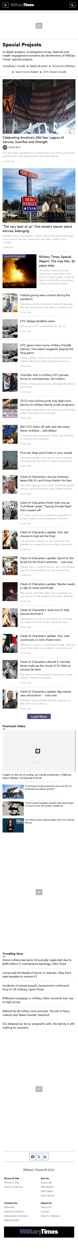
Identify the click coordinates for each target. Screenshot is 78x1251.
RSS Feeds (47, 1191)
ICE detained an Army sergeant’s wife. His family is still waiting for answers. (38, 1026)
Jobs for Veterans (50, 1215)
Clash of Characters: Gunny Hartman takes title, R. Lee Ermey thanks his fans (46, 478)
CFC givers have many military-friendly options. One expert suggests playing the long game (46, 349)
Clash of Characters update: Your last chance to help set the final (44, 534)
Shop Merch (47, 1195)
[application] (39, 751)
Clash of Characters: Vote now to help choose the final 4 (44, 612)
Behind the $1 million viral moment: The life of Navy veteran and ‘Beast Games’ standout (36, 1013)
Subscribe (46, 1182)
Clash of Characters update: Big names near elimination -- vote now (45, 693)
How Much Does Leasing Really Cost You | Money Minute (49, 821)
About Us (46, 1207)
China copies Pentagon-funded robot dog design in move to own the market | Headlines (49, 804)
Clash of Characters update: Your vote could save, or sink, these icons (44, 638)
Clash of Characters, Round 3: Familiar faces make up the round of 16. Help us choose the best (45, 665)
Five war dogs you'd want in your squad (46, 452)
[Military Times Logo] (22, 5)
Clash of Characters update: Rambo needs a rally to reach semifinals (47, 586)
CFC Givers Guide (54, 72)
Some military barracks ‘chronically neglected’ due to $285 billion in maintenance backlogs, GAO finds (37, 962)
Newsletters (47, 1186)
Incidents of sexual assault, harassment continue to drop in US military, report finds (36, 987)
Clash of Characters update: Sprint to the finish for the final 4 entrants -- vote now (46, 560)
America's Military (63, 66)
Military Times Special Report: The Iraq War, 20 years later (57, 261)
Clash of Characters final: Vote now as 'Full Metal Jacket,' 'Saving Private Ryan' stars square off (46, 506)
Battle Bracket (39, 66)
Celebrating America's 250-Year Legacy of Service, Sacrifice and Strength (33, 139)
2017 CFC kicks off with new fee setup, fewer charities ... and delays (45, 428)
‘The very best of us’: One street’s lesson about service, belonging (37, 228)
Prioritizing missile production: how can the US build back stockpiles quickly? (48, 787)
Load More (39, 716)
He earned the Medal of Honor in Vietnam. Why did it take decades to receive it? (37, 975)
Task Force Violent (26, 72)
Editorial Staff (11, 1220)
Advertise (9, 1207)
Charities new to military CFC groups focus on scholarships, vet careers (44, 377)
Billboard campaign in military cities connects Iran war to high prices (38, 1000)
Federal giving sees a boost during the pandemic (45, 297)
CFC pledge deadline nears (37, 321)
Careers (45, 1211)
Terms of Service (13, 1186)
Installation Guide (14, 66)
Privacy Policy (12, 1182)
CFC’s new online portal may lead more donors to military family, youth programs (47, 403)
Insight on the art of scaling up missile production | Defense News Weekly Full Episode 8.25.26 (37, 776)
